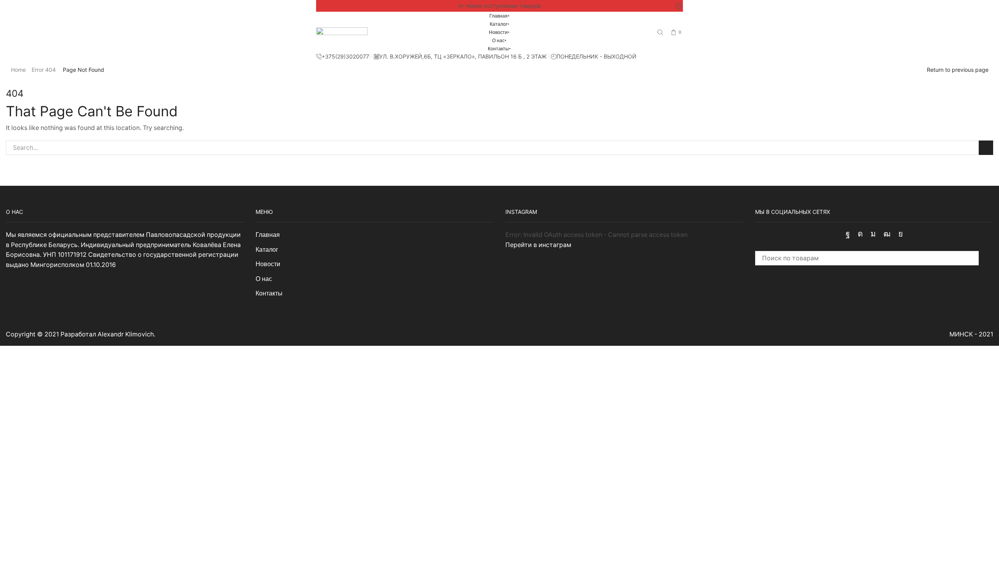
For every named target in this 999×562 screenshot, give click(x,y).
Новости (498, 32)
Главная (498, 16)
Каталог (498, 24)
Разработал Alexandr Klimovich (107, 334)
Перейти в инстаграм (538, 245)
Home (18, 69)
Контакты (498, 49)
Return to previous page (957, 69)
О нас (498, 40)
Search (986, 147)
